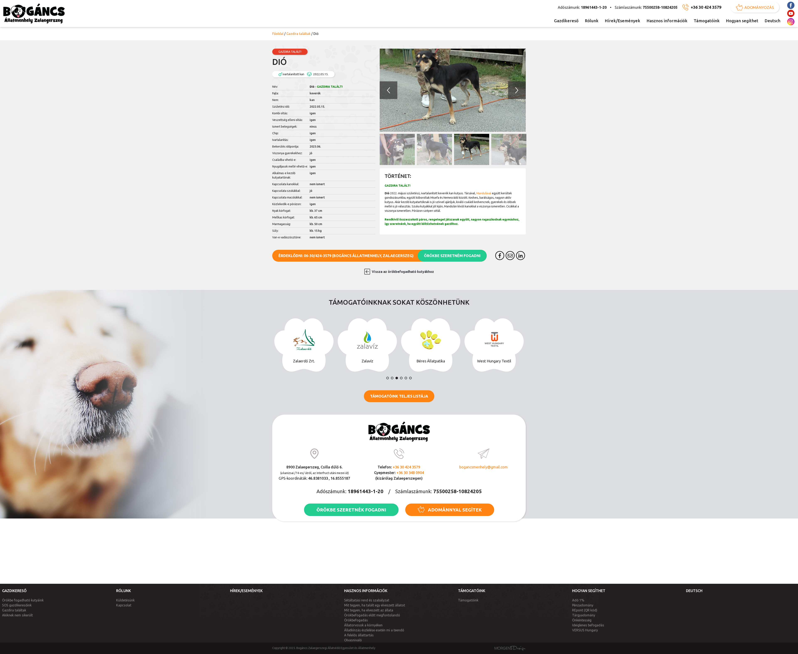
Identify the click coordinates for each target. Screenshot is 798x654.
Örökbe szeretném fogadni (452, 256)
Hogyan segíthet (742, 20)
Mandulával (483, 193)
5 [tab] (406, 378)
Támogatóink (707, 20)
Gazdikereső (566, 20)
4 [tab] (401, 378)
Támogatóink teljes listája (399, 396)
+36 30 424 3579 (706, 7)
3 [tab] (396, 378)
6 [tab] (410, 378)
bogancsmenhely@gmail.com (483, 467)
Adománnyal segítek (455, 509)
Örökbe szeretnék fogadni (351, 509)
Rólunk (591, 20)
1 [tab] (387, 378)
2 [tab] (392, 378)
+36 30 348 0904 (410, 472)
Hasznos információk (667, 20)
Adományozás (759, 7)
